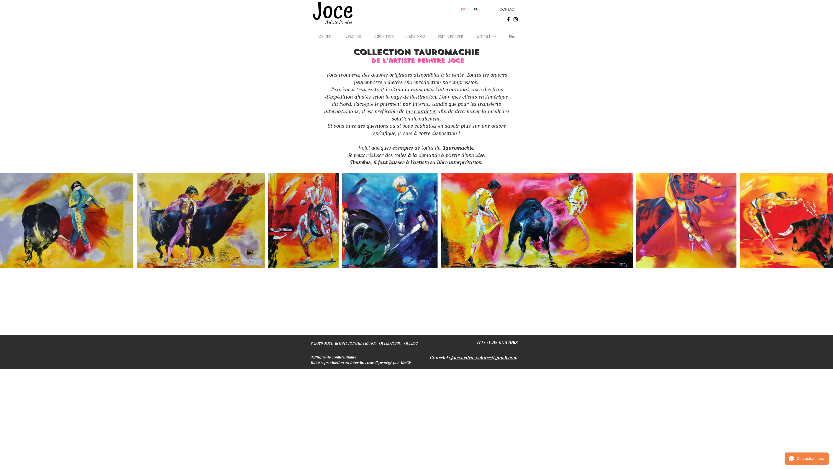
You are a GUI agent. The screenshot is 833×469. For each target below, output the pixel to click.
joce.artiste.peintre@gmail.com (484, 358)
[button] (415, 34)
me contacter (421, 112)
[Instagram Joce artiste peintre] (515, 19)
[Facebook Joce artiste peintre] (508, 19)
